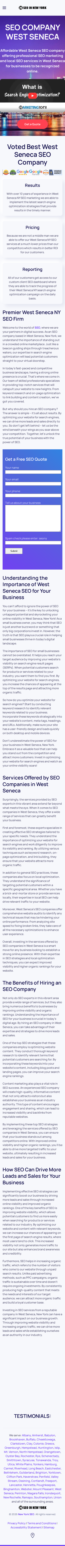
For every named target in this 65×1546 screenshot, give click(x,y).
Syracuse (28, 1460)
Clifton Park (14, 1477)
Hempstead (29, 1448)
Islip (57, 1448)
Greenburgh (12, 1448)
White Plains (24, 1464)
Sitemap (49, 1527)
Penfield (44, 1477)
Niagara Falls (35, 1493)
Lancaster (15, 1485)
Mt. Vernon (11, 1452)
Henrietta (29, 1485)
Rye (37, 1456)
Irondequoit (52, 1493)
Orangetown (52, 1452)
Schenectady (50, 1456)
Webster (26, 1489)
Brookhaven (17, 1439)
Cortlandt (37, 1481)
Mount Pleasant (43, 1489)
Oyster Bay (13, 1456)
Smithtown (14, 1460)
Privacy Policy (17, 1523)
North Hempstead (31, 1452)
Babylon (49, 1435)
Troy (55, 1460)
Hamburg (51, 1464)
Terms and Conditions (41, 1523)
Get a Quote (32, 124)
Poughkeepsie (46, 1485)
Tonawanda (43, 1460)
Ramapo (27, 1497)
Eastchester (53, 1468)
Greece (49, 1443)
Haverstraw (30, 1477)
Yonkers (38, 1464)
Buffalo (31, 1439)
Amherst (37, 1435)
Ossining (24, 1481)
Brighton (41, 1472)
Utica (11, 1464)
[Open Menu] (4, 8)
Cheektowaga (46, 1439)
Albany (26, 1435)
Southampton (43, 1497)
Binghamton (11, 1489)
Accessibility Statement (26, 1527)
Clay (29, 1443)
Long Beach (36, 1468)
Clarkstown (17, 1443)
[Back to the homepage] (32, 8)
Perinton (20, 1493)
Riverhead (20, 1468)
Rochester (27, 1456)
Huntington (45, 1448)
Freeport (51, 1481)
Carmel (8, 1468)
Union (58, 1497)
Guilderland (26, 1472)
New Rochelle (12, 1497)
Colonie (38, 1443)
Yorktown (54, 1472)
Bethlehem (11, 1472)
